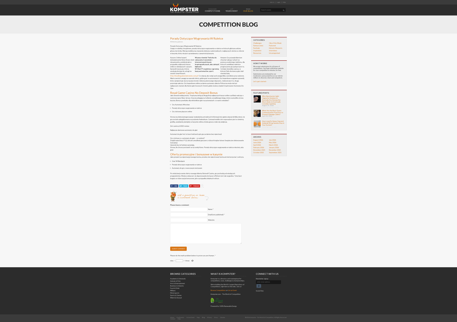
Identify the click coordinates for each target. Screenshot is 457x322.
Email (216, 215)
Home (172, 317)
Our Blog (248, 10)
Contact (172, 319)
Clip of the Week (275, 43)
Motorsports (174, 293)
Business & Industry (177, 286)
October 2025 (258, 152)
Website (211, 220)
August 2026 (258, 140)
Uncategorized (274, 53)
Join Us (272, 2)
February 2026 (258, 147)
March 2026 (273, 145)
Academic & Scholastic (178, 279)
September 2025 (275, 152)
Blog (203, 317)
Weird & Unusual (176, 298)
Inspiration (257, 51)
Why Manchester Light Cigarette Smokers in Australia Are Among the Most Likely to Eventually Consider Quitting (271, 100)
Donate (222, 317)
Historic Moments (275, 48)
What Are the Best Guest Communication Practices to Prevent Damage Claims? (272, 112)
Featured (272, 46)
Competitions (212, 10)
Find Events (180, 317)
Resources (257, 53)
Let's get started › (260, 81)
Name (211, 209)
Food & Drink (174, 288)
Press (216, 317)
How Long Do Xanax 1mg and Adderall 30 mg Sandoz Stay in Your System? (273, 123)
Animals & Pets (175, 281)
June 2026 (257, 142)
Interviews (273, 51)
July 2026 (272, 140)
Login (278, 2)
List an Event (232, 290)
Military (173, 291)
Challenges (257, 43)
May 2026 (272, 142)
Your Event (232, 10)
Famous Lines (258, 46)
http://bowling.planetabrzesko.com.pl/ (184, 76)
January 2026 (274, 147)
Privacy (209, 317)
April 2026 (257, 145)
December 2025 (259, 150)
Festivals (256, 48)
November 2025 (275, 150)
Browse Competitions (218, 290)
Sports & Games (175, 295)
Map (198, 317)
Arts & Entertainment (177, 283)
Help (284, 2)
